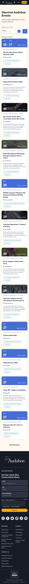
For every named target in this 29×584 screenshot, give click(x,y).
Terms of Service (9, 500)
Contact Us (19, 538)
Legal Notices (6, 582)
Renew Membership (7, 566)
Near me (14, 2)
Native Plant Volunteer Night (14, 84)
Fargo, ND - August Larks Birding (14, 393)
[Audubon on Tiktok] (21, 518)
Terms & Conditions (15, 506)
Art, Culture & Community (12, 60)
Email (3, 481)
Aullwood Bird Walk (14, 335)
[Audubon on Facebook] (7, 518)
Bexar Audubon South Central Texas (14, 265)
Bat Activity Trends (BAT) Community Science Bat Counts (14, 120)
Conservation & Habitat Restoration (14, 203)
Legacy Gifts (5, 563)
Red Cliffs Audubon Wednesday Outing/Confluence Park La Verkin (14, 159)
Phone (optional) (6, 493)
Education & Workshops (11, 433)
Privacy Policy (15, 582)
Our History (4, 532)
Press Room (19, 535)
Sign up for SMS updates (20, 541)
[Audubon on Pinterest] (26, 518)
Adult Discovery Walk (14, 362)
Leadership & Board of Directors (7, 535)
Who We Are (5, 529)
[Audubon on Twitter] (12, 518)
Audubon (9, 2)
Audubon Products (6, 558)
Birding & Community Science (13, 240)
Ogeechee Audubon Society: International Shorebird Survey (14, 302)
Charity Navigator (14, 573)
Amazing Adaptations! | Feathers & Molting (14, 228)
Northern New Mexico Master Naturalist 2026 (14, 53)
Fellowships (19, 532)
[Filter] (25, 31)
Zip (3, 487)
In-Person (7, 63)
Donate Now (5, 561)
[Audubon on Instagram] (3, 518)
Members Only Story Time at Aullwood (14, 425)
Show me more (14, 444)
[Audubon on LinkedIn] (16, 518)
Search (18, 2)
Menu (3, 2)
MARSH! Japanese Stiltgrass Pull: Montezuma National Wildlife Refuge (14, 194)
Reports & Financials (7, 543)
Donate (24, 2)
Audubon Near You (6, 555)
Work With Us (19, 529)
